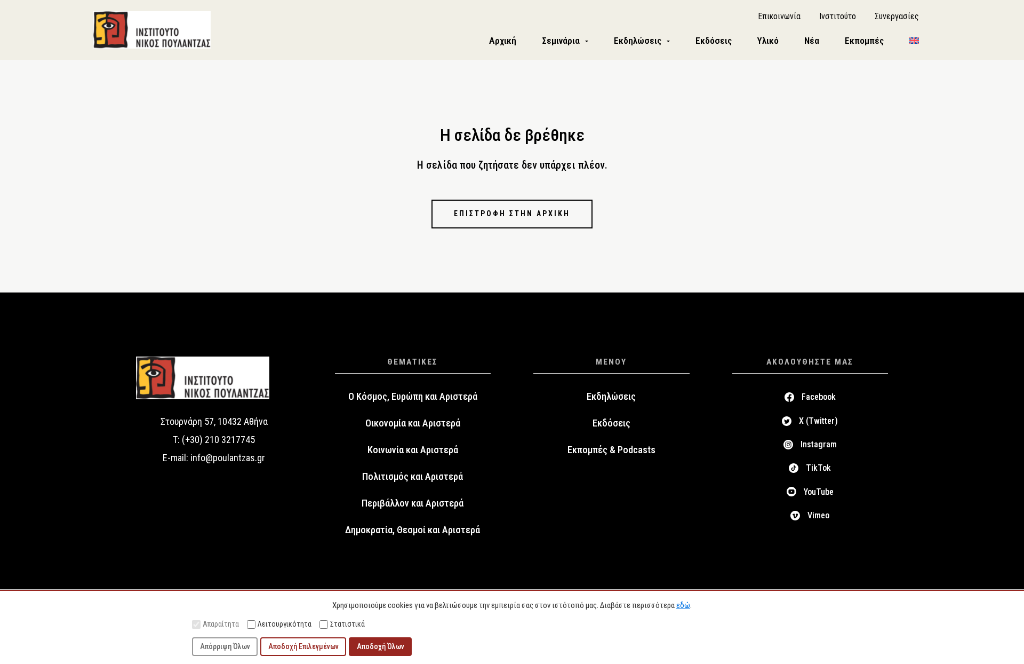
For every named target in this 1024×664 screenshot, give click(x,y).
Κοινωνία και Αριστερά (412, 450)
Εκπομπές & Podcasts (611, 450)
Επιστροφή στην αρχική (512, 213)
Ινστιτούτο (837, 16)
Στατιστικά (347, 624)
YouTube (819, 492)
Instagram (819, 444)
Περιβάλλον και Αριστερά (412, 503)
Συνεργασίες (897, 16)
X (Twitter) (818, 421)
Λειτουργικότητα (284, 624)
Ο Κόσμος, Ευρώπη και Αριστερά (412, 396)
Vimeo (818, 515)
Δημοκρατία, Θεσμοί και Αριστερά (412, 530)
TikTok (818, 468)
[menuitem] (914, 41)
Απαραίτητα (221, 624)
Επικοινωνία (779, 16)
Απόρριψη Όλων (225, 646)
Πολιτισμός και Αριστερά (412, 477)
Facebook (819, 397)
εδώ (683, 605)
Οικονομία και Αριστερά (412, 423)
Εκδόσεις (611, 423)
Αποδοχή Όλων (380, 646)
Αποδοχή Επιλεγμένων (303, 646)
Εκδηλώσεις (611, 396)
